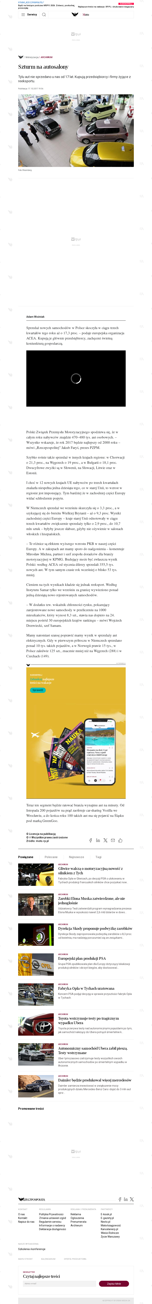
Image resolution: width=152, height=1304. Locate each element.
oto (86, 15)
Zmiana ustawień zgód (52, 1218)
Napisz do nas (26, 1221)
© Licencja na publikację (41, 833)
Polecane (51, 857)
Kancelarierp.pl (109, 1229)
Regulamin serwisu (50, 1221)
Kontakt (22, 1218)
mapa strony (25, 1259)
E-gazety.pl (107, 1218)
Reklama (76, 1214)
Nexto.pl (105, 1221)
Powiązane (25, 857)
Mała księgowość (111, 1225)
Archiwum (46, 57)
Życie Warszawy (110, 1236)
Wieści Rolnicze (110, 1232)
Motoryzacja (32, 57)
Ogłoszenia (77, 1218)
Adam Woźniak (35, 316)
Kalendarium (48, 1259)
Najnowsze (76, 857)
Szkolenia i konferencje (31, 1249)
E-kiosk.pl (106, 1214)
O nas (21, 1214)
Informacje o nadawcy (52, 1225)
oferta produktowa (75, 1259)
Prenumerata (78, 1221)
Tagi (98, 857)
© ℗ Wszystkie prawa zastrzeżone (47, 837)
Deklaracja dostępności (52, 1229)
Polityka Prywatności (51, 1214)
